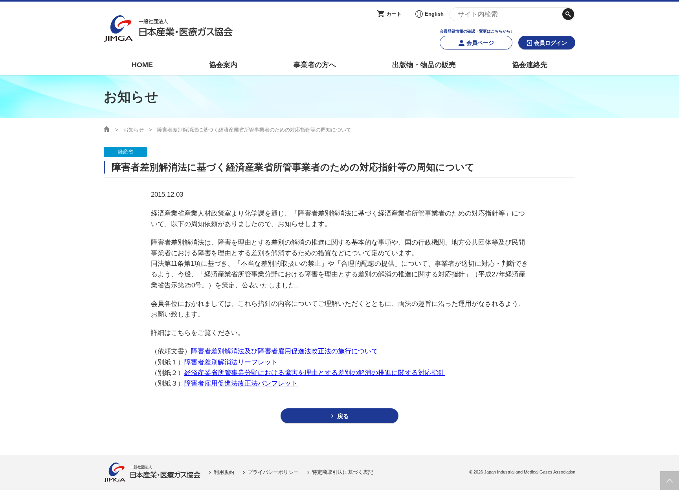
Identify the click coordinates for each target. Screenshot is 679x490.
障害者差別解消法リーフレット (231, 362)
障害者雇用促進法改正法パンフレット (241, 383)
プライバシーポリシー (273, 472)
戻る (343, 416)
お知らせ (133, 130)
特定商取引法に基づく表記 (342, 472)
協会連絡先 (529, 65)
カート (394, 14)
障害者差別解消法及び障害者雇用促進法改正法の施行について (284, 351)
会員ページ (480, 43)
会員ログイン (550, 43)
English (434, 14)
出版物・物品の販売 (424, 65)
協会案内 (223, 65)
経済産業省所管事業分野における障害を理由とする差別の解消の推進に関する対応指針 (314, 373)
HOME (142, 65)
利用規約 (224, 472)
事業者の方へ (315, 65)
